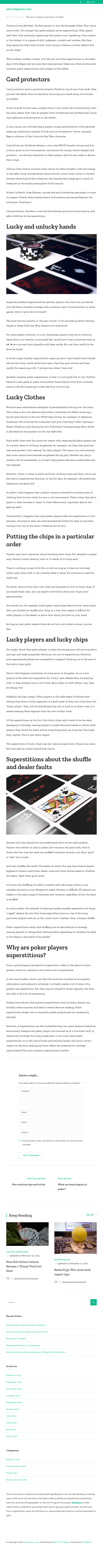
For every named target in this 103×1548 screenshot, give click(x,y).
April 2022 (11, 1436)
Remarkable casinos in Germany (23, 1345)
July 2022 (11, 1416)
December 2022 (13, 1382)
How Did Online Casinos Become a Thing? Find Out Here (24, 1266)
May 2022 (11, 1429)
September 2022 (14, 1402)
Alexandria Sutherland (26, 1278)
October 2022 (13, 1395)
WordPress (86, 1542)
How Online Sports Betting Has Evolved (27, 1331)
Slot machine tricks (16, 1479)
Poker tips (11, 1473)
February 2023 (13, 1375)
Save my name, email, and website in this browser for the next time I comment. (52, 1142)
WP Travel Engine (62, 1542)
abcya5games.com (18, 9)
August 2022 (12, 1409)
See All (90, 1215)
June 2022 (11, 1422)
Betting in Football (16, 1338)
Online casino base (17, 1252)
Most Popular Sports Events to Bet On (25, 1325)
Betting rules (62, 1259)
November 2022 (14, 1388)
